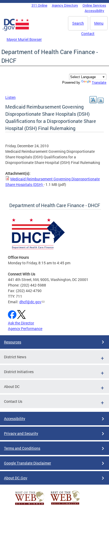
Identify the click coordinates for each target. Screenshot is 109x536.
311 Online (39, 5)
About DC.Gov (15, 477)
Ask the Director (21, 322)
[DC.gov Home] (16, 30)
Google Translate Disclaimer (27, 463)
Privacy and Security (21, 433)
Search (78, 23)
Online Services (94, 5)
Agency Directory (65, 5)
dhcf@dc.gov (30, 301)
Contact (87, 33)
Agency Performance (25, 328)
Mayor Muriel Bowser (24, 39)
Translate (99, 82)
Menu (98, 23)
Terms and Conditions (22, 448)
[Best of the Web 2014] (29, 505)
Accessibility (94, 10)
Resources (12, 342)
